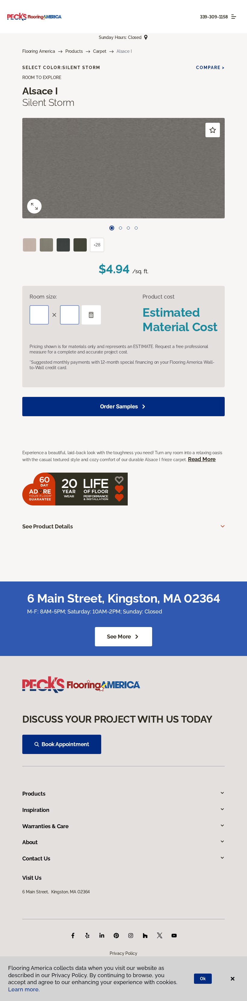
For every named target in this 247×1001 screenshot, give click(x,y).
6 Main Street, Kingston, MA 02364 (56, 891)
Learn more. (24, 989)
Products (74, 51)
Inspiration (35, 810)
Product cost (158, 296)
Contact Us (36, 858)
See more (119, 636)
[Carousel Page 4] (136, 228)
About (30, 842)
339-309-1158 (214, 16)
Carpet (99, 51)
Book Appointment (65, 744)
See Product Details (47, 526)
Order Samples (119, 406)
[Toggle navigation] (234, 17)
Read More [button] (202, 459)
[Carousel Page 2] (120, 228)
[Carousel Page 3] (128, 228)
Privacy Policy (123, 953)
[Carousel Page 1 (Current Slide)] (111, 228)
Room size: (43, 296)
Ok (203, 978)
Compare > (210, 67)
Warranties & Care (45, 826)
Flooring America (38, 51)
